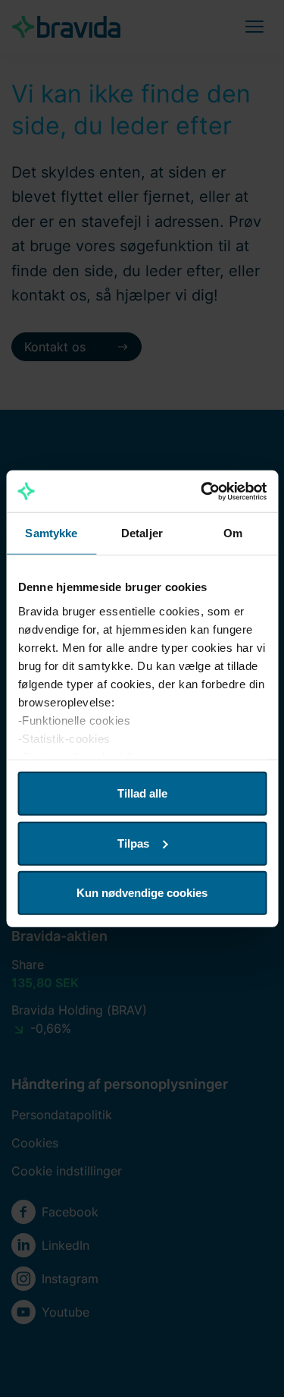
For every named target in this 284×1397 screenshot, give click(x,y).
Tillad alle (142, 793)
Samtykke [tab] (51, 533)
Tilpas (133, 842)
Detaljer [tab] (142, 533)
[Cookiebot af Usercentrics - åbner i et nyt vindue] (202, 491)
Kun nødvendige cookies (142, 892)
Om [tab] (232, 533)
